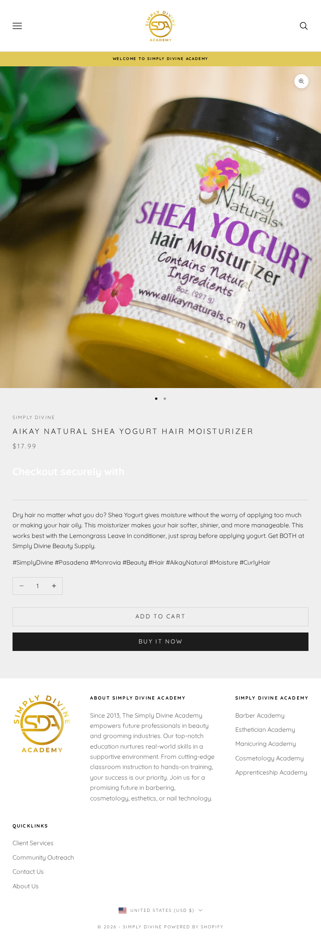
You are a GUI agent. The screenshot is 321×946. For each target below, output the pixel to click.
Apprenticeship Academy (271, 772)
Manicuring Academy (265, 743)
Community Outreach (43, 857)
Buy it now (161, 641)
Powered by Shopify (194, 927)
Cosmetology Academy (269, 758)
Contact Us (28, 871)
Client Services (33, 843)
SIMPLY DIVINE (34, 417)
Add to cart (160, 616)
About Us (26, 886)
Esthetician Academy (265, 729)
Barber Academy (260, 715)
